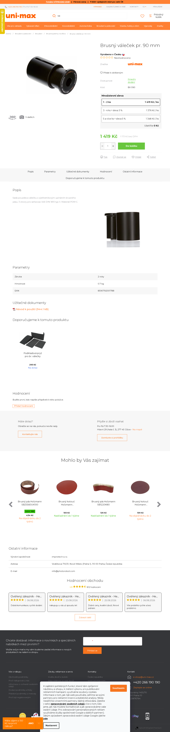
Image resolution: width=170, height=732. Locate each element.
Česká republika (95, 677)
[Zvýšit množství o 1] (113, 146)
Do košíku (131, 146)
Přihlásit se (92, 650)
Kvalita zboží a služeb (58, 677)
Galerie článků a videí (115, 7)
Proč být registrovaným (20, 697)
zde (45, 718)
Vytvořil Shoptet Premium (150, 728)
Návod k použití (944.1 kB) (32, 309)
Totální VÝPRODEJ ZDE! (58, 2)
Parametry (50, 171)
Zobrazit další (85, 617)
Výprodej (98, 7)
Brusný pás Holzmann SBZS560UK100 (30, 503)
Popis (30, 171)
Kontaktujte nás (30, 434)
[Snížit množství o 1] (102, 146)
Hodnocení (106, 171)
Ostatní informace (132, 171)
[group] (29, 499)
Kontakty (134, 7)
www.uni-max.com (96, 680)
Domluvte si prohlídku (112, 438)
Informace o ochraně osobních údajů (23, 685)
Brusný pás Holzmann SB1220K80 (103, 503)
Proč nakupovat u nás (19, 680)
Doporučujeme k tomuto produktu (85, 178)
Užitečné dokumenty (77, 171)
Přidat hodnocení (23, 406)
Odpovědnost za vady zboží (61, 680)
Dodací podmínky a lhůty (20, 690)
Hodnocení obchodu (85, 580)
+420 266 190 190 (15, 7)
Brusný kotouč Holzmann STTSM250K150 (140, 503)
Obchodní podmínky (18, 677)
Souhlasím (118, 688)
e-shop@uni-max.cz (143, 677)
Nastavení (51, 725)
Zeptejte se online (142, 687)
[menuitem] (14, 26)
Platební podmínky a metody (22, 693)
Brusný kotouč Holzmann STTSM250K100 (66, 503)
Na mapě (137, 429)
